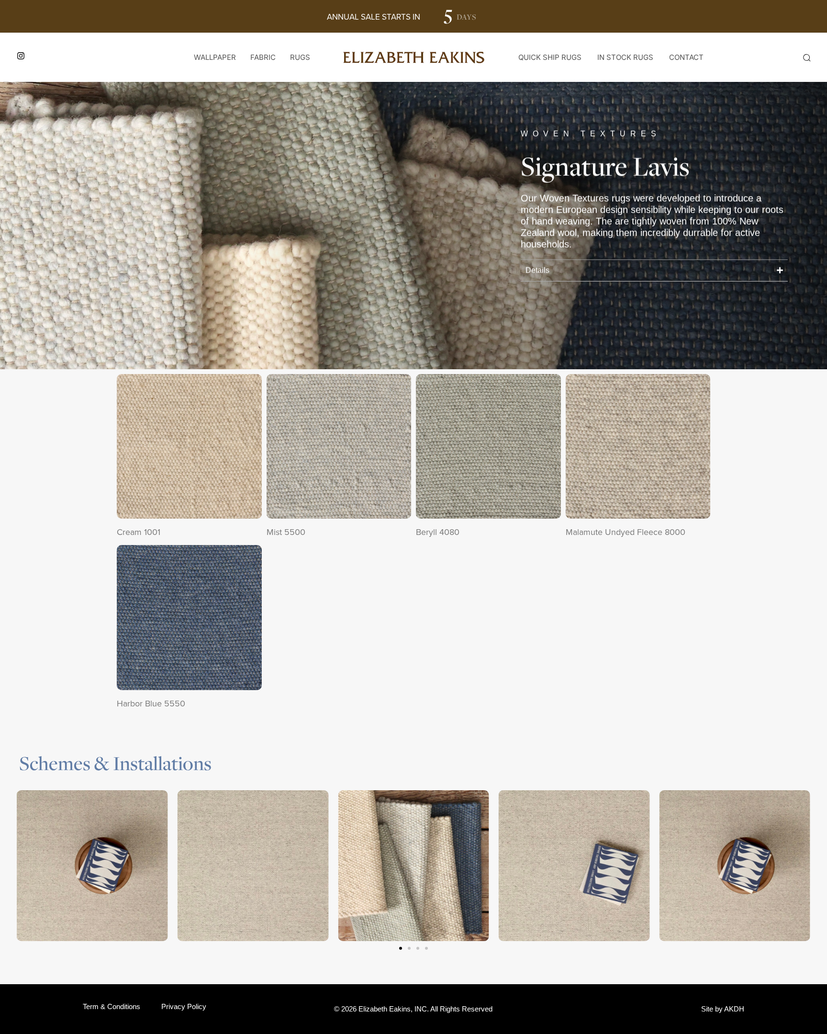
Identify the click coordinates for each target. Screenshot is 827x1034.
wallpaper (215, 57)
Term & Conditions (111, 1006)
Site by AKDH (722, 1009)
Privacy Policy (183, 1006)
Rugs (300, 57)
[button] (806, 57)
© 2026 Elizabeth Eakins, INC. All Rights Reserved (413, 1009)
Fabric (263, 57)
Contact (686, 57)
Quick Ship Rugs (549, 57)
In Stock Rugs (625, 57)
